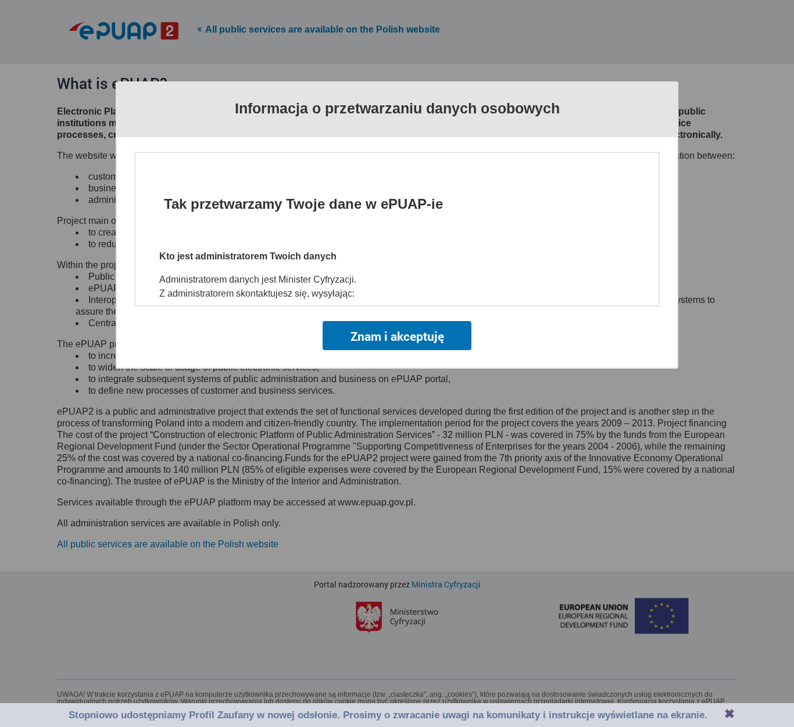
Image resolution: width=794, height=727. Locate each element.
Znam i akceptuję (397, 336)
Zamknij (729, 713)
